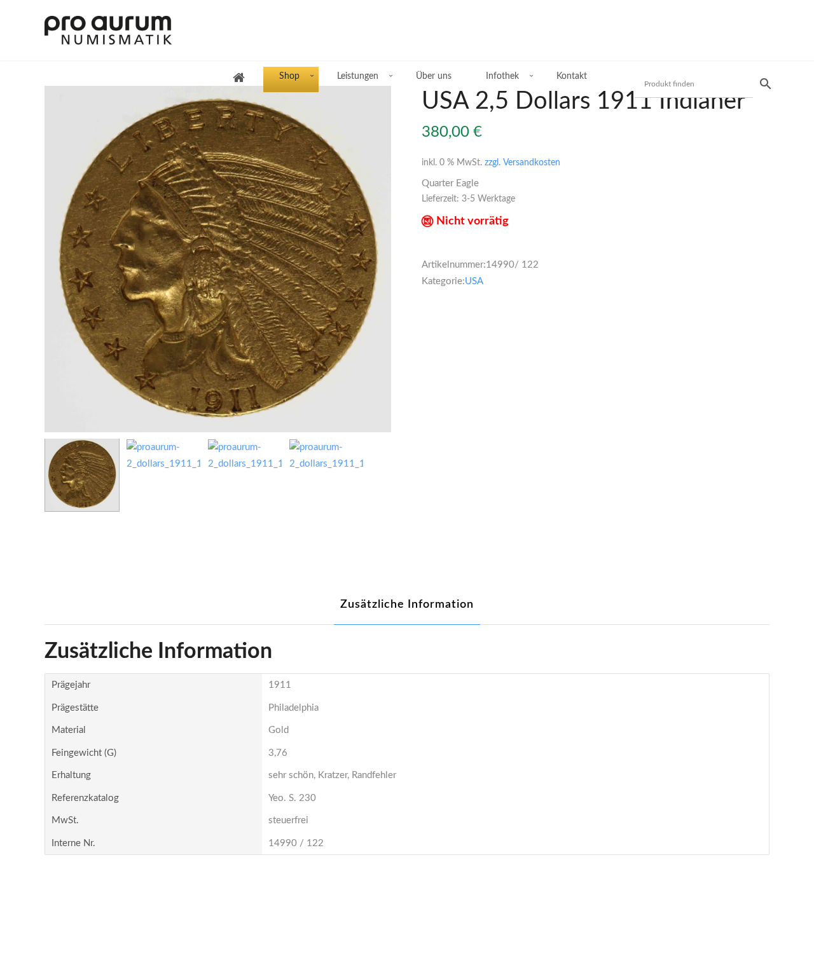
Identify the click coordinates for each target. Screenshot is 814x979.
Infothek (502, 76)
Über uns (434, 76)
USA (474, 281)
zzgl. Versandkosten (522, 162)
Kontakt (571, 76)
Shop (289, 76)
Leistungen (357, 76)
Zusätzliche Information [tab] (407, 604)
